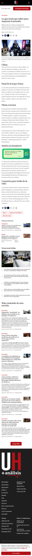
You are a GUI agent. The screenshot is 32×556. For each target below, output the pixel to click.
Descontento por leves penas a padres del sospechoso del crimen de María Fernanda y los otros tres (16, 276)
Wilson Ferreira (17, 241)
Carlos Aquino (18, 414)
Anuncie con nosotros (21, 482)
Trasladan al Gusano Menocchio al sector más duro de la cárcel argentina (17, 296)
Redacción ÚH (18, 230)
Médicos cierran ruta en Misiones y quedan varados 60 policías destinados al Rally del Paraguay (11, 227)
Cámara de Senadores (15, 212)
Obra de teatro (7, 215)
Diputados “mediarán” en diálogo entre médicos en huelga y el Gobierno (11, 314)
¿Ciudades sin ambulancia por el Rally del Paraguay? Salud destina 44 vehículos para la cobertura (11, 358)
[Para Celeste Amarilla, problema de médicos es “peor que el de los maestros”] (26, 335)
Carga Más (16, 444)
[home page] (16, 3)
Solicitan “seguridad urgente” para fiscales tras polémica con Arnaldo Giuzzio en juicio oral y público (16, 284)
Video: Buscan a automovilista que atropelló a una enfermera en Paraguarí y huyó (17, 290)
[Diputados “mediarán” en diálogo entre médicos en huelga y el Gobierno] (26, 312)
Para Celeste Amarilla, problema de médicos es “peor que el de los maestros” (10, 337)
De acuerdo (16, 553)
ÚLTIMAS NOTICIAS (21, 8)
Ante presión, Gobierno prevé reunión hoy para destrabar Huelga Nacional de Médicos (11, 379)
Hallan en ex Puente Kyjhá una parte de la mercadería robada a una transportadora (12, 400)
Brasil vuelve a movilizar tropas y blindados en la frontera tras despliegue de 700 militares (11, 237)
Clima (4, 212)
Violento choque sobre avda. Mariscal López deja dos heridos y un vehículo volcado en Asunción (12, 423)
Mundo (3, 234)
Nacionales (5, 15)
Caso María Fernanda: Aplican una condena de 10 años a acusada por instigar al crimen (17, 270)
